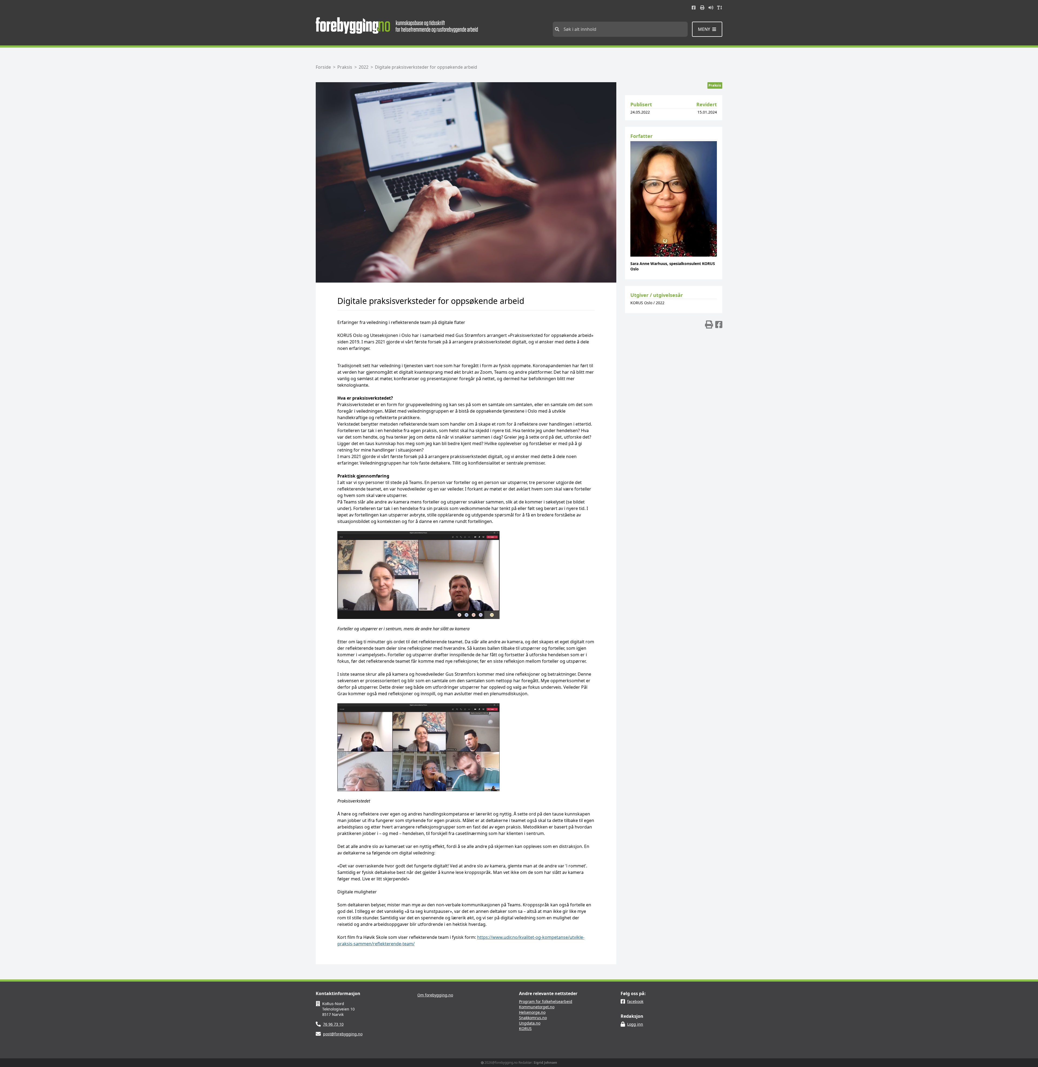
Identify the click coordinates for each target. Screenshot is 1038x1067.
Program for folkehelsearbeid (545, 1001)
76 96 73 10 (333, 1024)
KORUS (525, 1028)
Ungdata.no (529, 1023)
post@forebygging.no (342, 1033)
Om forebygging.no (435, 995)
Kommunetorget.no (536, 1006)
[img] (709, 324)
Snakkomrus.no (533, 1017)
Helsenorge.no (532, 1012)
